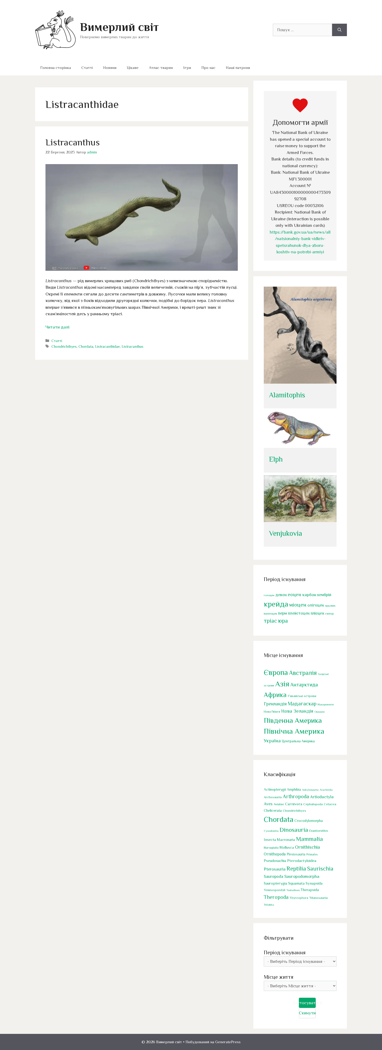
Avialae (279, 804)
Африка (275, 695)
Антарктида (304, 684)
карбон (309, 594)
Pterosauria (275, 869)
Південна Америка (293, 720)
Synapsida (314, 883)
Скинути (307, 1012)
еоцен (294, 594)
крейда (276, 604)
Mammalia (309, 838)
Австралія (303, 672)
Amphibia (294, 789)
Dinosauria (294, 829)
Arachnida (326, 789)
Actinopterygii (275, 789)
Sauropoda (273, 876)
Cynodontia (271, 830)
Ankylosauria (310, 789)
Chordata (85, 346)
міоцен (297, 605)
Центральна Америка (298, 741)
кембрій (324, 594)
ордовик (330, 605)
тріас (270, 620)
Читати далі (57, 327)
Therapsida (310, 890)
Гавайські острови (302, 696)
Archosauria (273, 797)
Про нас (208, 67)
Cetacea (330, 804)
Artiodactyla (322, 796)
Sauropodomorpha (301, 876)
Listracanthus (72, 142)
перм (282, 613)
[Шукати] (339, 30)
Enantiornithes (318, 831)
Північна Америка (294, 731)
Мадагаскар (302, 703)
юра (283, 620)
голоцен (269, 595)
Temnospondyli (274, 890)
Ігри (187, 67)
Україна (272, 740)
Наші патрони (238, 67)
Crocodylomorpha (308, 821)
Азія (282, 684)
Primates (312, 854)
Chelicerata (273, 810)
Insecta (270, 840)
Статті (87, 67)
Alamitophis (287, 395)
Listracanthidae (107, 346)
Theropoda (276, 897)
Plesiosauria (296, 854)
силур (329, 613)
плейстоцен (298, 613)
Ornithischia (307, 847)
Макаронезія (326, 704)
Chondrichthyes (64, 346)
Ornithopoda (275, 854)
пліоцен (317, 613)
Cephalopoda (313, 804)
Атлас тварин (161, 67)
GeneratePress (228, 1042)
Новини (109, 67)
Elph (276, 459)
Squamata (296, 883)
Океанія (319, 711)
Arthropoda (296, 796)
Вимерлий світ (119, 27)
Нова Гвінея (272, 711)
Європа (276, 672)
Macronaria (286, 840)
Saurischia (320, 868)
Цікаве (133, 67)
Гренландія (275, 703)
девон (281, 594)
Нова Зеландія (297, 711)
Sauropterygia (275, 883)
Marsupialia (271, 847)
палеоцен (270, 613)
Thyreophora (298, 898)
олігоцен (315, 605)
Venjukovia (285, 533)
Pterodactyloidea (301, 860)
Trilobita (269, 904)
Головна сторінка (55, 67)
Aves (268, 803)
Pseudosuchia (275, 860)
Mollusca (287, 847)
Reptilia (296, 868)
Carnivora (293, 804)
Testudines (293, 890)
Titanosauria (318, 898)
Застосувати (307, 1002)
